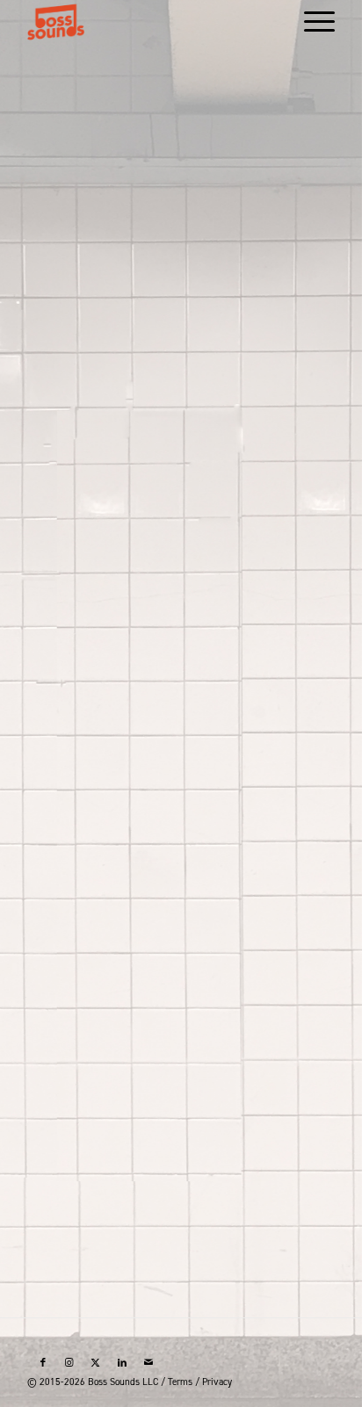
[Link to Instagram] (69, 1363)
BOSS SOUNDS (181, 919)
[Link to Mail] (148, 1363)
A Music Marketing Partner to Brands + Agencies (181, 984)
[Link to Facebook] (43, 1363)
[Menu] (310, 22)
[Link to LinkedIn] (122, 1363)
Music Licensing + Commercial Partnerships (181, 1228)
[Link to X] (96, 1363)
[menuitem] (310, 22)
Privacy (217, 1382)
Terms (180, 1382)
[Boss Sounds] (150, 22)
